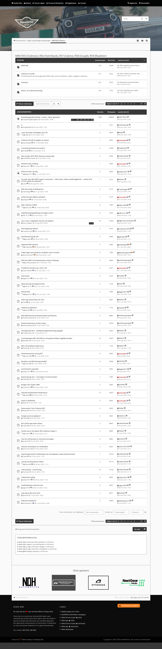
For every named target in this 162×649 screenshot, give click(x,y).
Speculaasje (27, 143)
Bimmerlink (25, 292)
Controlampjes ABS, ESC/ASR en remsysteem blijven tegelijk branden (46, 338)
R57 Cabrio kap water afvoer (31, 423)
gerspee (27, 239)
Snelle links (18, 3)
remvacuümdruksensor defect (32, 462)
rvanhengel (26, 192)
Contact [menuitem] (83, 3)
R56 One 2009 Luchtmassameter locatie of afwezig (40, 260)
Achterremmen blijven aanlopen (33, 197)
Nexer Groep (27, 639)
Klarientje (26, 348)
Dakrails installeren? (29, 501)
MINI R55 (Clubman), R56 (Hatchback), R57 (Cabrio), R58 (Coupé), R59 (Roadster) (60, 56)
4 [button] (131, 104)
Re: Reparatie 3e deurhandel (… (128, 82)
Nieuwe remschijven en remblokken (34, 447)
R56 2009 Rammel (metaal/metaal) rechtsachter (39, 316)
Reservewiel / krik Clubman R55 (33, 408)
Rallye (121, 408)
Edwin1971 (26, 166)
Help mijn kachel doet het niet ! (33, 300)
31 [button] (141, 104)
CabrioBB (28, 364)
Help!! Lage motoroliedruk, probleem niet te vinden (40, 253)
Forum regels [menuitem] (39, 3)
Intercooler (25, 276)
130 (85, 120)
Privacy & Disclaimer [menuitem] (56, 3)
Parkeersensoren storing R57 (32, 354)
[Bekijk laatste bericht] (128, 117)
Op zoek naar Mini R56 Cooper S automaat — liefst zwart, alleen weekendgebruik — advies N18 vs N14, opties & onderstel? (56, 180)
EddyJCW (26, 200)
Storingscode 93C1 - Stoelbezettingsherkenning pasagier (42, 331)
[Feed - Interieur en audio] (92, 74)
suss (24, 184)
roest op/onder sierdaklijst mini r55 (34, 133)
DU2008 (25, 151)
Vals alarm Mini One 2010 (30, 493)
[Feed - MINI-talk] (92, 65)
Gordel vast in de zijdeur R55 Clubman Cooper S (39, 431)
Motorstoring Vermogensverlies (33, 284)
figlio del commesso (126, 221)
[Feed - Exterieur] (92, 82)
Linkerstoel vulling (28, 477)
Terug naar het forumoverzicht (28, 529)
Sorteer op (109, 512)
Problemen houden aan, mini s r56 (34, 268)
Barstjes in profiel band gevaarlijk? (34, 361)
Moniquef (26, 410)
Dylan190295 (27, 271)
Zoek (142, 19)
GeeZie (27, 310)
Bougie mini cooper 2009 (30, 385)
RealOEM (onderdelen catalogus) (73, 614)
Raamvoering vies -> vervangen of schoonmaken (39, 377)
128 (77, 120)
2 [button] (124, 104)
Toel (24, 302)
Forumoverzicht (22, 597)
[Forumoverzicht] (26, 22)
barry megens (27, 223)
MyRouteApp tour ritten (70, 611)
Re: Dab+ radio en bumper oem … (129, 74)
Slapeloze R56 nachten (29, 245)
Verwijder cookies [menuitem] (123, 597)
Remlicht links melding (29, 164)
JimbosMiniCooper (29, 158)
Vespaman (123, 148)
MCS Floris (123, 117)
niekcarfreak (123, 125)
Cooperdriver (27, 333)
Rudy (26, 135)
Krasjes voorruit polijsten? (31, 416)
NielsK (27, 395)
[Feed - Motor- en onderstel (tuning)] (92, 91)
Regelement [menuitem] (71, 3)
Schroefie (122, 140)
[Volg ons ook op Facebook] (138, 40)
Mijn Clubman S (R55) (29, 205)
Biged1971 (28, 174)
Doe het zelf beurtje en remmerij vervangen (37, 439)
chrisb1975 (26, 387)
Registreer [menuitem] (133, 3)
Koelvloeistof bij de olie (30, 237)
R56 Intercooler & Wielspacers (32, 189)
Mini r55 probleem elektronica (32, 346)
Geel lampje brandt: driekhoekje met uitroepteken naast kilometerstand (48, 454)
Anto (121, 284)
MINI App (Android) (69, 626)
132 (92, 120)
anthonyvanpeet (30, 263)
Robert (121, 179)
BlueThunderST (28, 255)
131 (88, 120)
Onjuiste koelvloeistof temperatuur (34, 393)
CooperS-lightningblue (30, 120)
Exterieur (24, 82)
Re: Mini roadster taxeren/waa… (128, 65)
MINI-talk (24, 66)
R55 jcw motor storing (29, 172)
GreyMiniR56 (27, 127)
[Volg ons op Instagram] (146, 40)
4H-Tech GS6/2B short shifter (127, 90)
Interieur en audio (28, 74)
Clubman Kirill (27, 231)
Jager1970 (26, 488)
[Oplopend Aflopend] (137, 512)
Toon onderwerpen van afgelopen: (71, 512)
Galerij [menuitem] (28, 3)
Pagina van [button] (112, 104)
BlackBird (26, 341)
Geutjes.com (38, 639)
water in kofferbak (28, 401)
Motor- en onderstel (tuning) (31, 91)
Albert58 (28, 464)
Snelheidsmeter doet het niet (32, 485)
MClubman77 (27, 503)
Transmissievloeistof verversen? (33, 148)
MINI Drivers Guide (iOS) (71, 617)
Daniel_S (122, 416)
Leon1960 (28, 356)
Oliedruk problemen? (29, 308)
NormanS (26, 472)
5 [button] (134, 104)
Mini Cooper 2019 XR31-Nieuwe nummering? (37, 156)
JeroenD (122, 384)
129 (81, 120)
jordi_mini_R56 (28, 449)
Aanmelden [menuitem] (145, 3)
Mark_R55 (28, 208)
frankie (121, 276)
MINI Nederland (67, 629)
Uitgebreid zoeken (146, 19)
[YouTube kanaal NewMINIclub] (142, 40)
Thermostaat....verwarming (31, 470)
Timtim (27, 434)
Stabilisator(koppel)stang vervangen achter (37, 213)
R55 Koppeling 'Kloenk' (29, 229)
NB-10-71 (26, 215)
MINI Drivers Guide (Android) (73, 623)
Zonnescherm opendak (29, 369)
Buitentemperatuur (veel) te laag (33, 323)
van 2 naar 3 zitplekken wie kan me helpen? (37, 221)
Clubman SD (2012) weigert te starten (35, 140)
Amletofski (28, 247)
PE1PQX (122, 361)
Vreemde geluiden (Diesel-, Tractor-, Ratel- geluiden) (40, 117)
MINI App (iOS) (67, 620)
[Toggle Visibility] (144, 60)
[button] (145, 103)
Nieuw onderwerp (25, 104)
